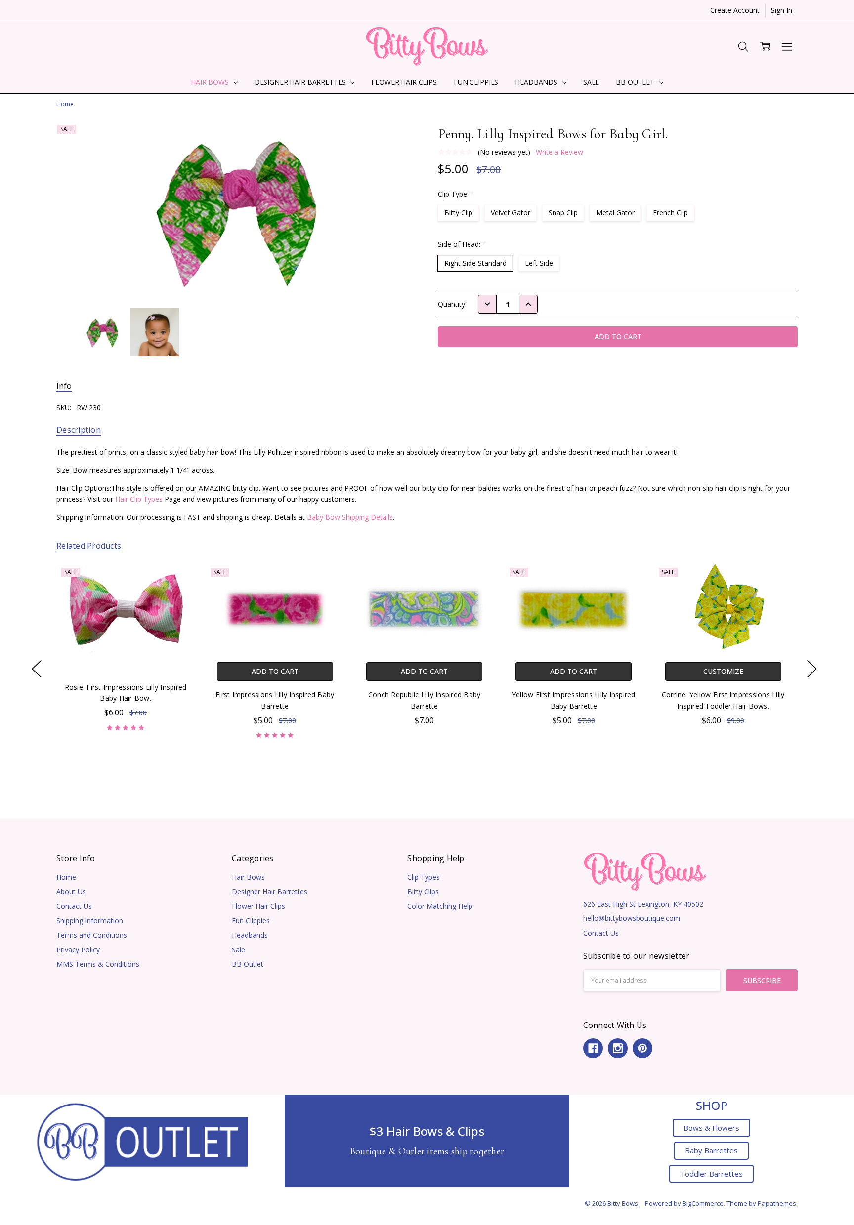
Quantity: (452, 304)
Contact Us (74, 905)
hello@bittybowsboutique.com (631, 918)
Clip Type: (456, 193)
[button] (142, 1140)
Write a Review (559, 152)
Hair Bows (211, 82)
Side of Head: (462, 244)
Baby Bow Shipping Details (350, 517)
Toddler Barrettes (711, 1174)
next (812, 668)
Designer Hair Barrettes (301, 82)
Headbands (537, 82)
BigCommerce (703, 1203)
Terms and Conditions (91, 935)
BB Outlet (636, 82)
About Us (71, 891)
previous (36, 668)
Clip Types (423, 877)
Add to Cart (275, 671)
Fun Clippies (476, 82)
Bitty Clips (423, 891)
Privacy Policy (78, 949)
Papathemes (777, 1203)
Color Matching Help (439, 905)
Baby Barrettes (711, 1150)
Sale (591, 82)
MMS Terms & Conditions (97, 964)
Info (64, 386)
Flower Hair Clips (404, 82)
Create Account (735, 10)
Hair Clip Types (139, 499)
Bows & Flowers (711, 1128)
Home (66, 877)
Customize (723, 671)
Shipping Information (89, 920)
